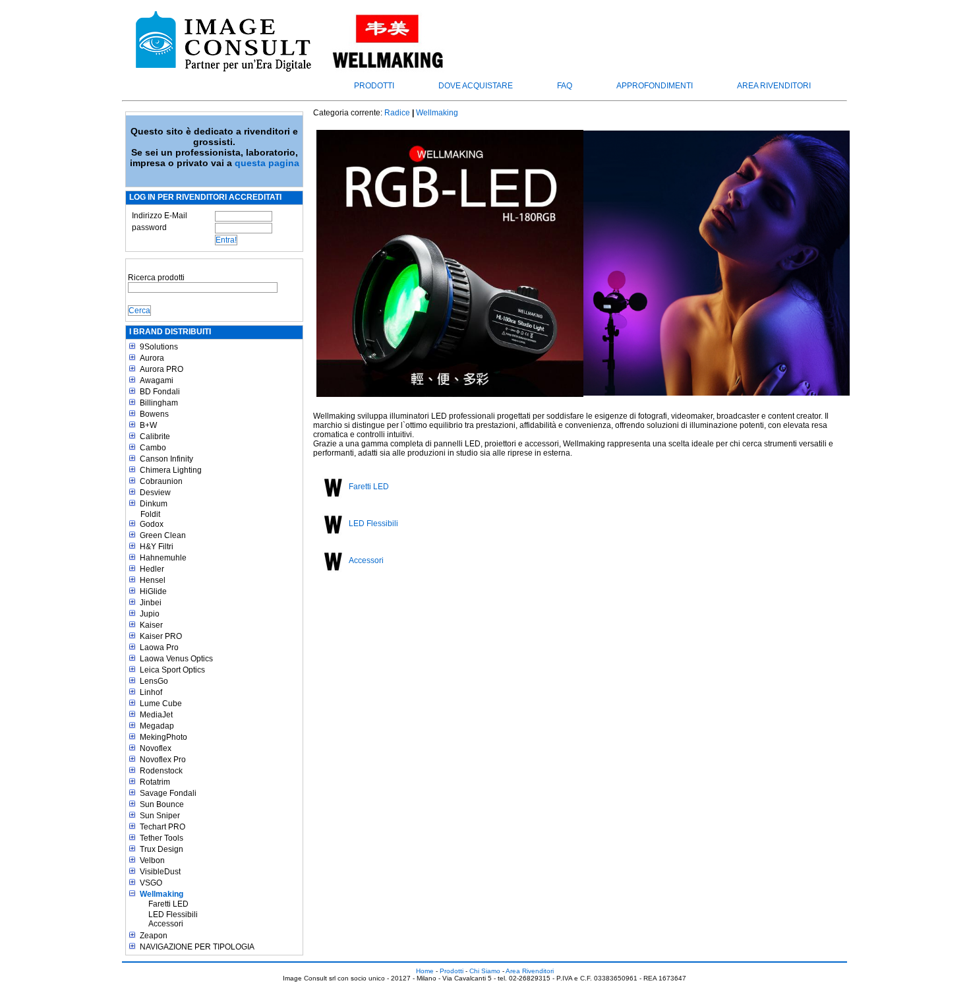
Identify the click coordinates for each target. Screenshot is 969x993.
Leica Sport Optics (172, 670)
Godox (151, 524)
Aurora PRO (161, 369)
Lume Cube (161, 703)
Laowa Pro (159, 647)
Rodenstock (161, 770)
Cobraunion (161, 481)
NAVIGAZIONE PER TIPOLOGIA (197, 946)
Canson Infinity (166, 459)
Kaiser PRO (161, 636)
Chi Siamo (484, 971)
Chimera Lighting (171, 470)
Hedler (152, 569)
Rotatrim (155, 782)
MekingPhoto (163, 737)
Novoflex (155, 748)
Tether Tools (161, 838)
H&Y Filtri (156, 546)
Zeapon (153, 935)
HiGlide (153, 591)
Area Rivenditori (774, 85)
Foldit (150, 514)
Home (425, 971)
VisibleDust (160, 871)
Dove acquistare (475, 85)
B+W (148, 425)
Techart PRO (162, 826)
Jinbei (151, 602)
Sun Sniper (160, 815)
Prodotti (374, 85)
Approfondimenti (654, 85)
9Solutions (159, 346)
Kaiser (151, 625)
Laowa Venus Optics (176, 658)
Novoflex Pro (163, 759)
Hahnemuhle (163, 557)
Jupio (150, 613)
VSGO (151, 883)
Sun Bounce (162, 804)
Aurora (152, 358)
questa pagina (267, 163)
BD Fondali (160, 391)
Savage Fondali (168, 793)
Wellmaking (161, 894)
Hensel (152, 580)
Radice (397, 112)
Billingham (159, 402)
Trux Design (161, 849)
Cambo (153, 447)
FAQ (564, 85)
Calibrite (155, 436)
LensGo (154, 681)
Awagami (156, 380)
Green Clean (163, 535)
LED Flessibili (173, 914)
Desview (155, 492)
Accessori (165, 923)
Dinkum (153, 503)
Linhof (151, 692)
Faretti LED (168, 904)
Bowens (154, 414)
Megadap (157, 726)
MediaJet (156, 714)
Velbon (152, 860)
